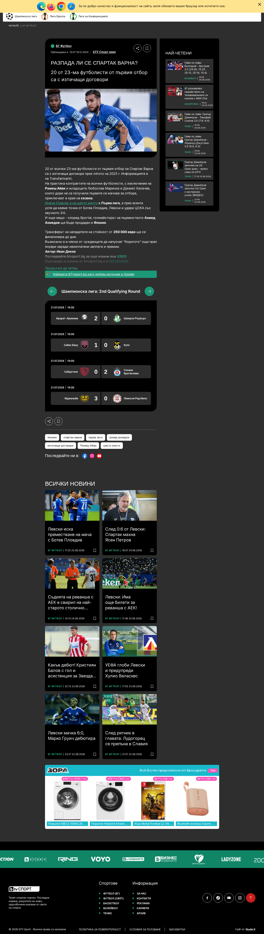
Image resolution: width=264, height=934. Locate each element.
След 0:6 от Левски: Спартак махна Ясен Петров (125, 535)
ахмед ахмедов (119, 437)
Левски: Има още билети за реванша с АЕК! (121, 602)
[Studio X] (250, 929)
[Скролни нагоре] (250, 898)
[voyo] (98, 859)
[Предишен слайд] (52, 291)
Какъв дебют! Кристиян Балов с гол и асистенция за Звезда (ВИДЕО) (72, 670)
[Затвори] (259, 4)
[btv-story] (33, 859)
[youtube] (229, 898)
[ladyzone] (229, 859)
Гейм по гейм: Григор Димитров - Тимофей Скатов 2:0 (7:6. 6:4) (198, 117)
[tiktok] (218, 898)
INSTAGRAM (118, 261)
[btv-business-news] (163, 859)
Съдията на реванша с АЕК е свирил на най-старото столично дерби (70, 602)
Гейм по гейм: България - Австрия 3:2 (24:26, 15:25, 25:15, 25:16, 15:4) (197, 67)
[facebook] (207, 898)
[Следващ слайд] (149, 291)
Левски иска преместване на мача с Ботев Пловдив (70, 535)
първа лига (96, 437)
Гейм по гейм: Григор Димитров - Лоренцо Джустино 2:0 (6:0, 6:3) (197, 141)
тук (212, 770)
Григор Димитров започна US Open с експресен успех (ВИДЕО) (195, 190)
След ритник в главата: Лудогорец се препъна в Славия (126, 738)
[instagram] (240, 898)
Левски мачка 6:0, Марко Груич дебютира (71, 735)
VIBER (122, 256)
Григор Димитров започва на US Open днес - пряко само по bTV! (196, 167)
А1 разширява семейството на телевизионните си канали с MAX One (196, 93)
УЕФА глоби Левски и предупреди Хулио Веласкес (125, 670)
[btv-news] (131, 859)
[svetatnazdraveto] (196, 859)
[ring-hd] (65, 859)
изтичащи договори (60, 445)
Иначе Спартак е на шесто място (71, 203)
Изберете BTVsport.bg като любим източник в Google (93, 274)
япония (52, 437)
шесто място (111, 445)
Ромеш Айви (88, 445)
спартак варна (73, 437)
